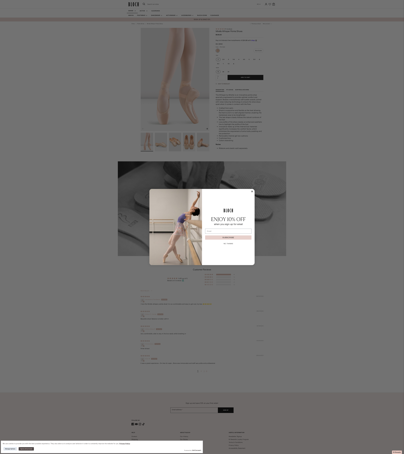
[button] (397, 452)
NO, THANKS (228, 243)
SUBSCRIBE (228, 237)
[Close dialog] (252, 191)
